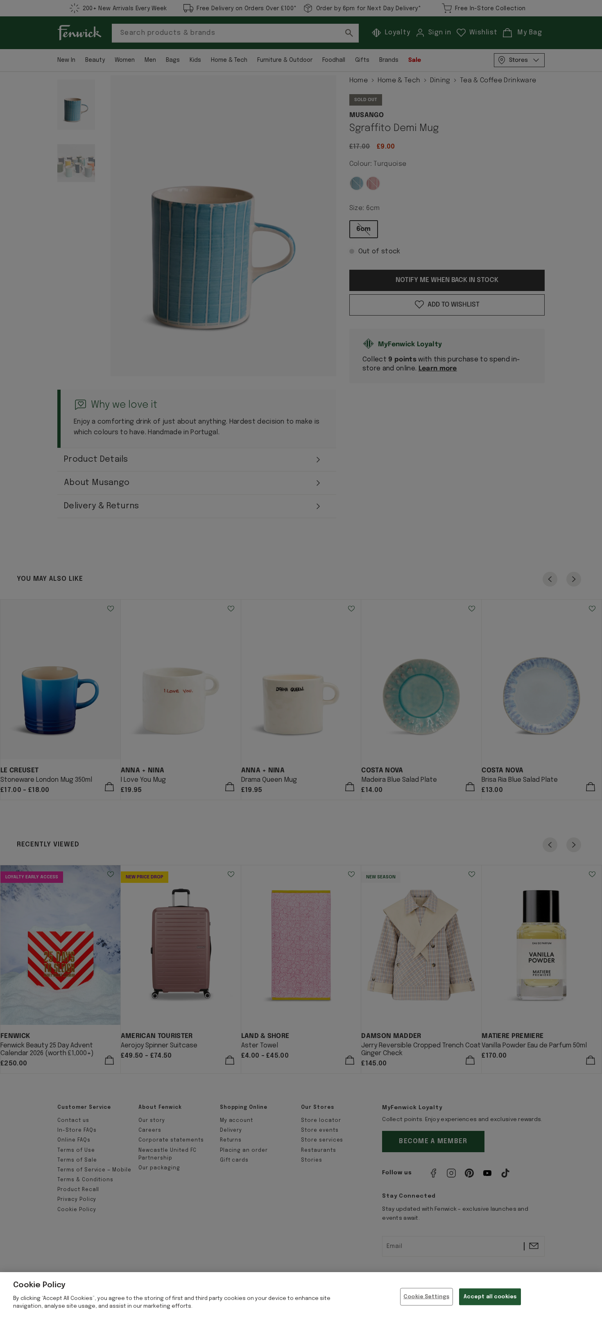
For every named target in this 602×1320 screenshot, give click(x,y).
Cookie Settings (426, 1296)
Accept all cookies (490, 1296)
